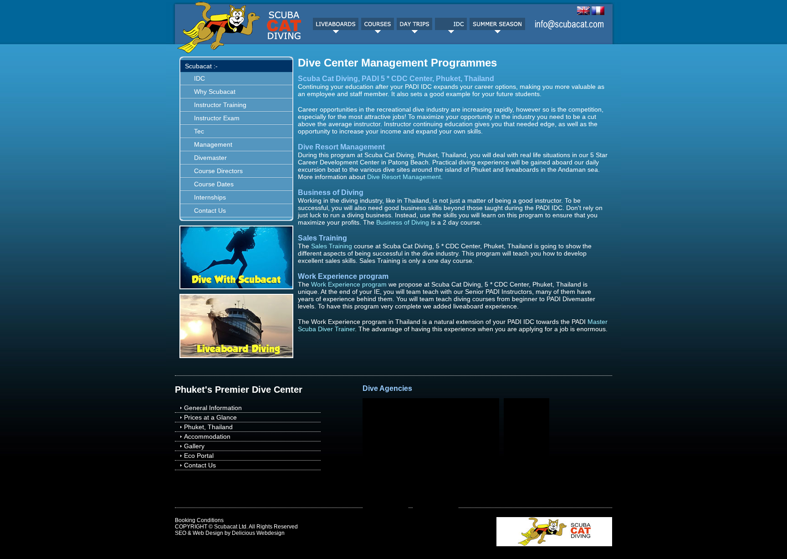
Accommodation (207, 436)
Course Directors (218, 170)
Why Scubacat (214, 91)
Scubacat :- (201, 66)
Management (213, 144)
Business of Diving (402, 222)
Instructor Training (220, 104)
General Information (213, 407)
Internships (210, 197)
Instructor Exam (217, 118)
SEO (180, 533)
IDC (199, 78)
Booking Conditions (199, 520)
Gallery (194, 446)
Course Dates (214, 184)
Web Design (208, 533)
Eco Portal (199, 455)
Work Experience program (349, 284)
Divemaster (210, 157)
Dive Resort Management (404, 176)
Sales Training (331, 246)
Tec (199, 131)
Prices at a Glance (210, 417)
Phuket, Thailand (208, 427)
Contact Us (210, 210)
